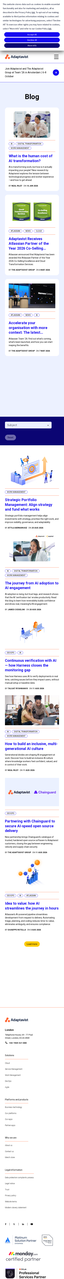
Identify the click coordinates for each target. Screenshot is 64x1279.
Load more (32, 944)
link (33, 12)
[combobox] (26, 425)
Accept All (32, 34)
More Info (32, 45)
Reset (10, 437)
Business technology (13, 1107)
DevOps (8, 1081)
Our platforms (10, 1113)
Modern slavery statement (15, 1207)
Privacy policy (10, 1195)
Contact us (9, 1151)
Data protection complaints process (19, 1177)
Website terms (11, 1202)
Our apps (9, 1119)
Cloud (7, 1063)
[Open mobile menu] (56, 57)
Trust (7, 1190)
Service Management (13, 1069)
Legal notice (10, 1183)
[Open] (48, 425)
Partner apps (10, 1125)
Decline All (32, 40)
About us (8, 1145)
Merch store (10, 1157)
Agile (7, 1087)
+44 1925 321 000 (18, 1043)
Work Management (13, 1075)
